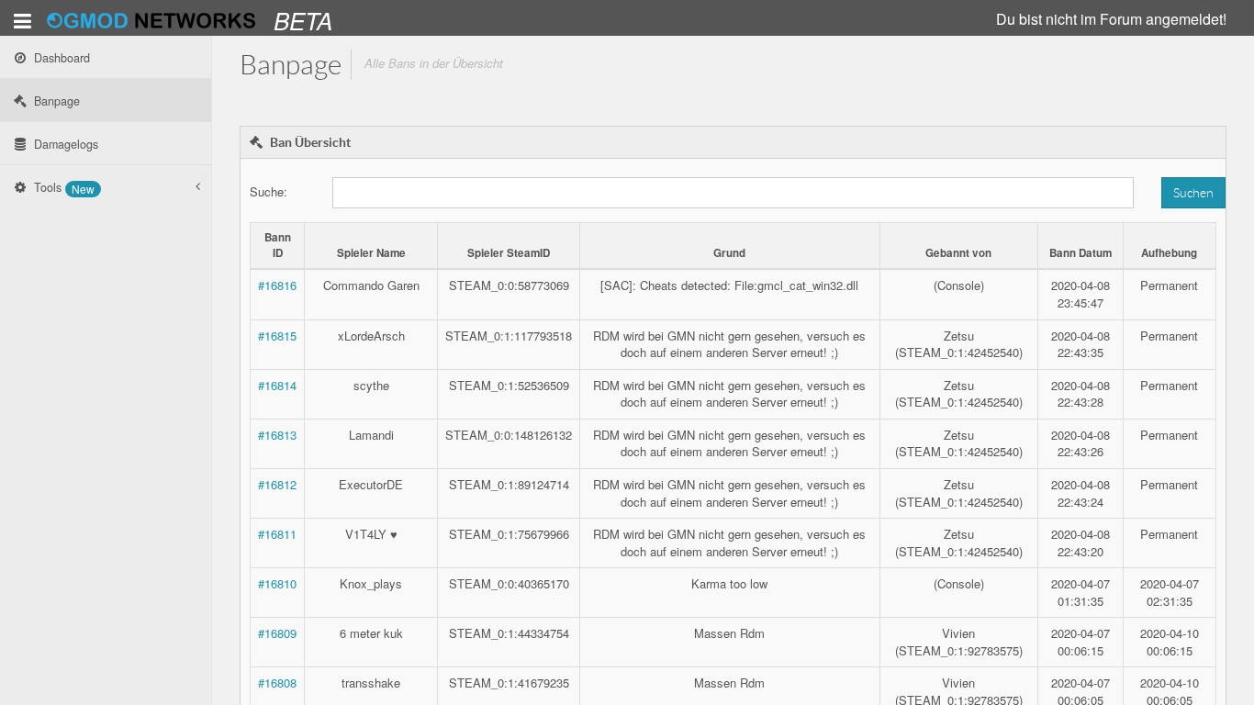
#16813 (277, 434)
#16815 (277, 335)
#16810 (277, 583)
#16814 (277, 385)
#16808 (277, 682)
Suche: (268, 191)
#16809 (277, 633)
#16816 (277, 285)
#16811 (277, 534)
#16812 (277, 484)
